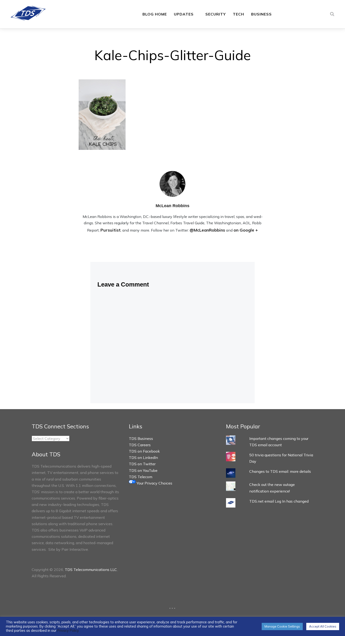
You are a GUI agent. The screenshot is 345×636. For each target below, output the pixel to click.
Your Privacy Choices (154, 483)
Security (215, 14)
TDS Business (141, 438)
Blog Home (154, 14)
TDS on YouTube (143, 470)
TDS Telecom (140, 476)
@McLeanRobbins (207, 230)
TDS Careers (140, 444)
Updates (184, 14)
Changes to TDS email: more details (280, 471)
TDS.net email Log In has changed (279, 501)
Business (261, 14)
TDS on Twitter (142, 463)
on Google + (246, 230)
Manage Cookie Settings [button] (282, 626)
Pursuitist (110, 230)
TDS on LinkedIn (143, 457)
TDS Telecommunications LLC (91, 569)
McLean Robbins (172, 205)
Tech (238, 14)
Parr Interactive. (75, 549)
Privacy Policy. (68, 630)
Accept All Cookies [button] (322, 626)
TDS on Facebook (144, 451)
